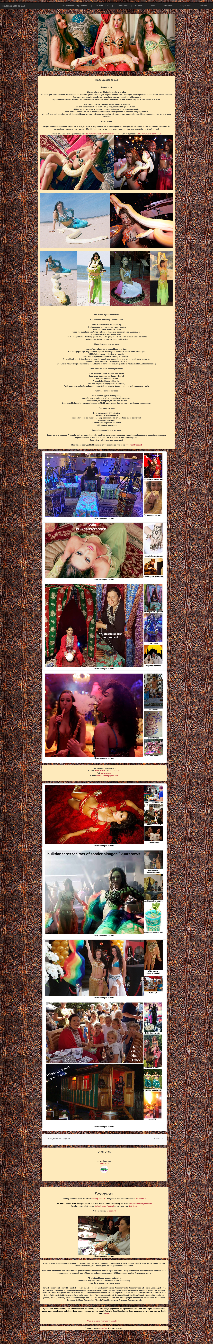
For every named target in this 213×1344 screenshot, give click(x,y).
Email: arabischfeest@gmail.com (75, 5)
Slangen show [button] (185, 5)
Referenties (167, 5)
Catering (138, 5)
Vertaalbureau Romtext (104, 1206)
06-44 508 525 (114, 770)
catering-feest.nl (98, 1198)
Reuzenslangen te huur (13, 5)
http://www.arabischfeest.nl (149, 133)
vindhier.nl (104, 1163)
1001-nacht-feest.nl (133, 445)
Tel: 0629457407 (102, 5)
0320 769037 (106, 773)
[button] (59, 1139)
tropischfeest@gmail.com (141, 1203)
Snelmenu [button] (204, 5)
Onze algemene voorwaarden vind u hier (104, 1321)
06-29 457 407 (100, 770)
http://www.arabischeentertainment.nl (100, 133)
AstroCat (103, 1328)
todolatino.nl (141, 1198)
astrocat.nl (111, 1211)
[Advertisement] (106, 1338)
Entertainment (121, 5)
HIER (107, 1313)
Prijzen (152, 5)
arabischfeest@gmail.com (107, 775)
